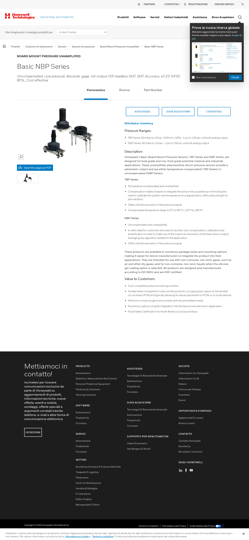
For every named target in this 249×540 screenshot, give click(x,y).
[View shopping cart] (242, 4)
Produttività (82, 417)
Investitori (184, 394)
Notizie (182, 383)
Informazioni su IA (189, 378)
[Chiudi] (243, 533)
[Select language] (139, 4)
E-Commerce (83, 493)
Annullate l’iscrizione (190, 451)
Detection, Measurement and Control (96, 378)
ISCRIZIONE (33, 432)
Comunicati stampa (190, 389)
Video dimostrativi (137, 443)
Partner (149, 4)
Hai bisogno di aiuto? (139, 448)
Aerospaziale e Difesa (87, 504)
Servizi (154, 17)
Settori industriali (176, 17)
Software (139, 17)
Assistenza (200, 17)
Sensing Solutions (86, 394)
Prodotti (123, 17)
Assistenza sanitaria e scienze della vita (98, 466)
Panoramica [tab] (96, 90)
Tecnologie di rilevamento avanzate (147, 375)
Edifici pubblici (84, 499)
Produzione (82, 477)
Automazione (83, 373)
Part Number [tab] (153, 90)
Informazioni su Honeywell (194, 373)
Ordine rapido (224, 4)
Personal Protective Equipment (93, 383)
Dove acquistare (223, 17)
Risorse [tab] (124, 90)
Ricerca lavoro (187, 423)
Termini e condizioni (148, 526)
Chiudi (235, 77)
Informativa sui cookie (77, 536)
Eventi (182, 400)
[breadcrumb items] (4, 46)
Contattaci (214, 111)
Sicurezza (81, 423)
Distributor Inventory (138, 123)
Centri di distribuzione (88, 482)
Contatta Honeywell (190, 440)
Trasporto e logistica (87, 472)
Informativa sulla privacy (174, 526)
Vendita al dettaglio (86, 488)
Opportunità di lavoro (191, 417)
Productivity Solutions (88, 389)
